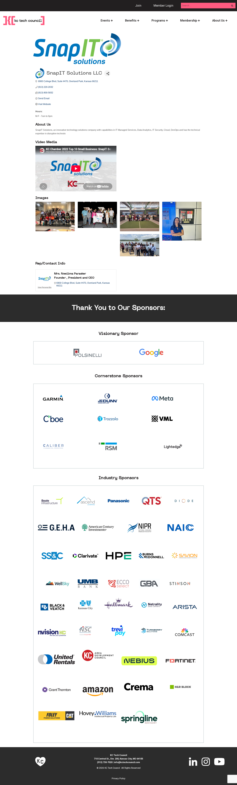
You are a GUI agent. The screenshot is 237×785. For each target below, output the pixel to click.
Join (138, 5)
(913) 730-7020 (104, 762)
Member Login (163, 5)
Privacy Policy (118, 778)
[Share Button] (107, 73)
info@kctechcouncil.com (127, 762)
